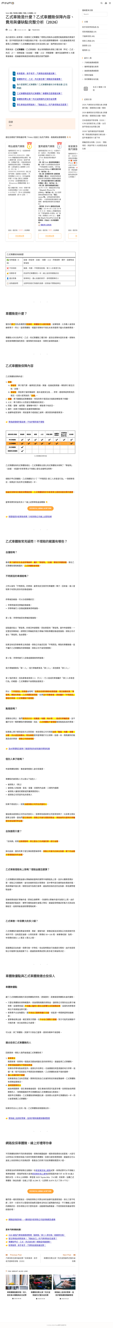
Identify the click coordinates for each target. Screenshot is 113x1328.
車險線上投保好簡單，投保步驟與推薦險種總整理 (29, 1118)
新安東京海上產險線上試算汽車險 (40, 508)
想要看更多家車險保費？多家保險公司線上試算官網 (30, 517)
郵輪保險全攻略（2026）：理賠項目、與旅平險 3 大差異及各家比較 (94, 145)
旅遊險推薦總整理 (91, 71)
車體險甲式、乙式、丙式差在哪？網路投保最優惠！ (39, 79)
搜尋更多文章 (87, 10)
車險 (11, 13)
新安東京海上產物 (39, 1174)
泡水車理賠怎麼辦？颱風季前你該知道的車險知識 (29, 749)
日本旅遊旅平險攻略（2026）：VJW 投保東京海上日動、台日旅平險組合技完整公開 (94, 123)
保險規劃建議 (87, 32)
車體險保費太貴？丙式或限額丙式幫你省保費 (36, 99)
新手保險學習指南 (89, 27)
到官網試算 (19, 236)
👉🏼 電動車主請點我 (44, 225)
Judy (10, 30)
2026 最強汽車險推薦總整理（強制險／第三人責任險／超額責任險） (37, 1235)
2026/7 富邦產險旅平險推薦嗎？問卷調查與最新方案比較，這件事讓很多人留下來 (94, 134)
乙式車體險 (30, 13)
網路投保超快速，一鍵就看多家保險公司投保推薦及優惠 (31, 1220)
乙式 (35, 13)
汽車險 (24, 13)
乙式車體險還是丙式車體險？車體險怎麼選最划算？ (39, 93)
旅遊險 (85, 45)
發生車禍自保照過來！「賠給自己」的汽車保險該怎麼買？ (42, 104)
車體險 (20, 13)
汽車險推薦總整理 (91, 63)
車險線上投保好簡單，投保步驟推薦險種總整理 (64, 1293)
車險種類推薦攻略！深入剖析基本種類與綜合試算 (16, 1293)
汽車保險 (15, 13)
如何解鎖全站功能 (91, 79)
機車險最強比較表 (91, 67)
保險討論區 (88, 75)
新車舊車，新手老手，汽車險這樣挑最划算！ (36, 73)
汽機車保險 (36, 30)
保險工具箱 (86, 41)
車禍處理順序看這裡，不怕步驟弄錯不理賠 (26, 422)
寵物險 (85, 50)
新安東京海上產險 (43, 1170)
